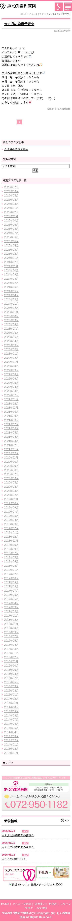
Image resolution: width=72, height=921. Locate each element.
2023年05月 (11, 337)
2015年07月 (11, 678)
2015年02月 (11, 690)
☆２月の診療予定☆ (19, 24)
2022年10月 (11, 366)
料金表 (53, 903)
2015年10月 (11, 665)
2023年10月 (11, 316)
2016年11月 (11, 624)
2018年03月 (11, 565)
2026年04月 (11, 199)
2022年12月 (11, 357)
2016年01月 (11, 653)
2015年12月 (11, 657)
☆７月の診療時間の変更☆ (18, 847)
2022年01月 (11, 399)
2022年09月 (11, 370)
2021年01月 (11, 449)
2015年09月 (11, 669)
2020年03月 (11, 491)
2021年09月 (11, 416)
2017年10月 (11, 578)
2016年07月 (11, 636)
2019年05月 (11, 515)
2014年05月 (11, 728)
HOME (5, 903)
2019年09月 (11, 507)
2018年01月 (11, 569)
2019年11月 (11, 499)
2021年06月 (11, 428)
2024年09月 (11, 274)
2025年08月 (11, 228)
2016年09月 (11, 632)
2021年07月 (11, 424)
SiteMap (42, 908)
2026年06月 (11, 191)
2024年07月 (11, 282)
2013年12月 (11, 748)
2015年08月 (11, 673)
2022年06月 (11, 378)
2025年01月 (11, 257)
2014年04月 (11, 732)
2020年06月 (11, 478)
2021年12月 (11, 403)
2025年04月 (11, 245)
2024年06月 (11, 287)
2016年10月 (11, 628)
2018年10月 (11, 544)
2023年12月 (11, 307)
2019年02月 (11, 528)
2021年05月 (11, 432)
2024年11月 (11, 266)
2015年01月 (11, 694)
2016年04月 (11, 644)
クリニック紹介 (22, 903)
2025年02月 (11, 253)
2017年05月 (11, 599)
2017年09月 (11, 582)
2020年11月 (11, 457)
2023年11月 (11, 312)
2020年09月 (11, 466)
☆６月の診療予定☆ (14, 859)
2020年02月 (11, 495)
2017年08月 (11, 586)
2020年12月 (11, 453)
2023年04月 (11, 341)
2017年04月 (11, 603)
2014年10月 (11, 707)
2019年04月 (11, 520)
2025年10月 (11, 220)
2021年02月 (11, 445)
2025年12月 (11, 212)
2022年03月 (11, 391)
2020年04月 (11, 486)
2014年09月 (11, 711)
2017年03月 (11, 607)
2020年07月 (11, 474)
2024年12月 (11, 262)
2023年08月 (11, 324)
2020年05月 (11, 482)
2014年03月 (11, 736)
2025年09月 (11, 224)
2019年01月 (11, 532)
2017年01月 (11, 615)
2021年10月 (11, 411)
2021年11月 (11, 407)
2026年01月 (11, 208)
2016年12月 (11, 619)
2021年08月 (11, 420)
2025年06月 (11, 237)
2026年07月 (11, 187)
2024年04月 (11, 295)
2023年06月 (11, 332)
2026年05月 (11, 195)
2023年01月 (11, 353)
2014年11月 (11, 703)
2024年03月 (11, 299)
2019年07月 (11, 511)
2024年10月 (11, 270)
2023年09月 (11, 320)
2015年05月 (11, 682)
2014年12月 (11, 698)
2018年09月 (11, 549)
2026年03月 (11, 204)
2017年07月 (11, 590)
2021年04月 (11, 436)
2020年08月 (11, 470)
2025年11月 (11, 216)
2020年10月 (11, 461)
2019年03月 (11, 524)
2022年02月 (11, 395)
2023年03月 (11, 345)
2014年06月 (11, 723)
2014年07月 (11, 719)
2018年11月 (11, 540)
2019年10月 (11, 503)
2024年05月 (11, 291)
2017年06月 (11, 594)
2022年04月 (11, 386)
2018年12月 (11, 536)
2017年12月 (11, 574)
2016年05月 (11, 640)
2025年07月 (11, 233)
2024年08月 (11, 278)
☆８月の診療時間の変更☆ (18, 835)
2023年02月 (11, 349)
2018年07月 (11, 553)
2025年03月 (11, 249)
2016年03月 (11, 649)
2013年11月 (11, 753)
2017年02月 (11, 611)
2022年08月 (11, 374)
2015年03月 (11, 686)
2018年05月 (11, 557)
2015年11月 (11, 661)
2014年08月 (11, 715)
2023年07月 (11, 328)
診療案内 (40, 903)
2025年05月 (11, 241)
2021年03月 (11, 441)
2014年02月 (11, 740)
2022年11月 (11, 361)
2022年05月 (11, 382)
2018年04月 (11, 561)
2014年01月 (11, 744)
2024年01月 (11, 303)
